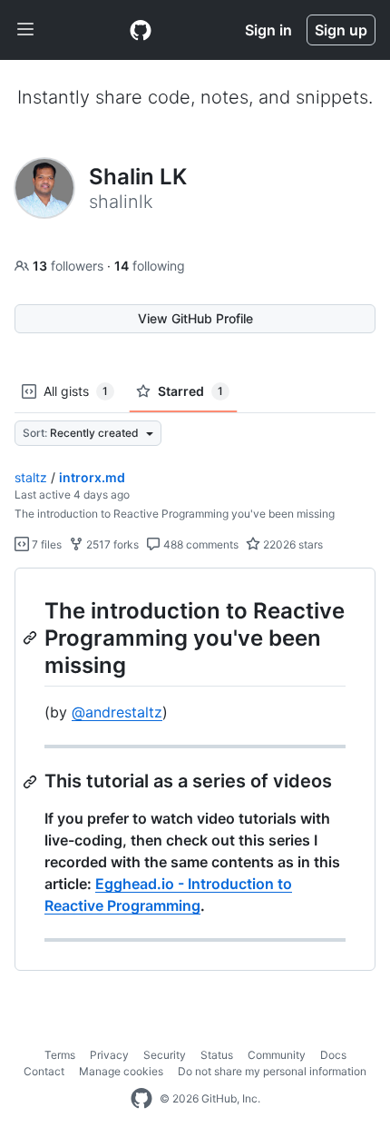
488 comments (200, 544)
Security (164, 1055)
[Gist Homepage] (140, 30)
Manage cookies (121, 1071)
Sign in (268, 30)
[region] (195, 770)
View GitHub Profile (195, 318)
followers (70, 265)
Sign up (341, 30)
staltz (31, 477)
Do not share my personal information (272, 1071)
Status (216, 1055)
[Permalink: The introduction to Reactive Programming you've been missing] (31, 637)
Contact (44, 1071)
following (149, 265)
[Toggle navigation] (25, 30)
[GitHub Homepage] (141, 1099)
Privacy (109, 1055)
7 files (45, 544)
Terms (59, 1055)
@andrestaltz (117, 712)
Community (277, 1055)
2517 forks (111, 544)
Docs (333, 1055)
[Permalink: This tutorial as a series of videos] (31, 782)
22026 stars (291, 544)
